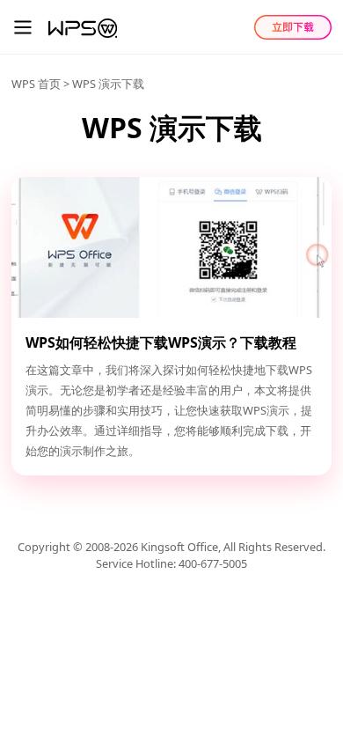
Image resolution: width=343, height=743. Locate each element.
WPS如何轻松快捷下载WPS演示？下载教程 (161, 342)
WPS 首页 (36, 84)
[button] (22, 27)
